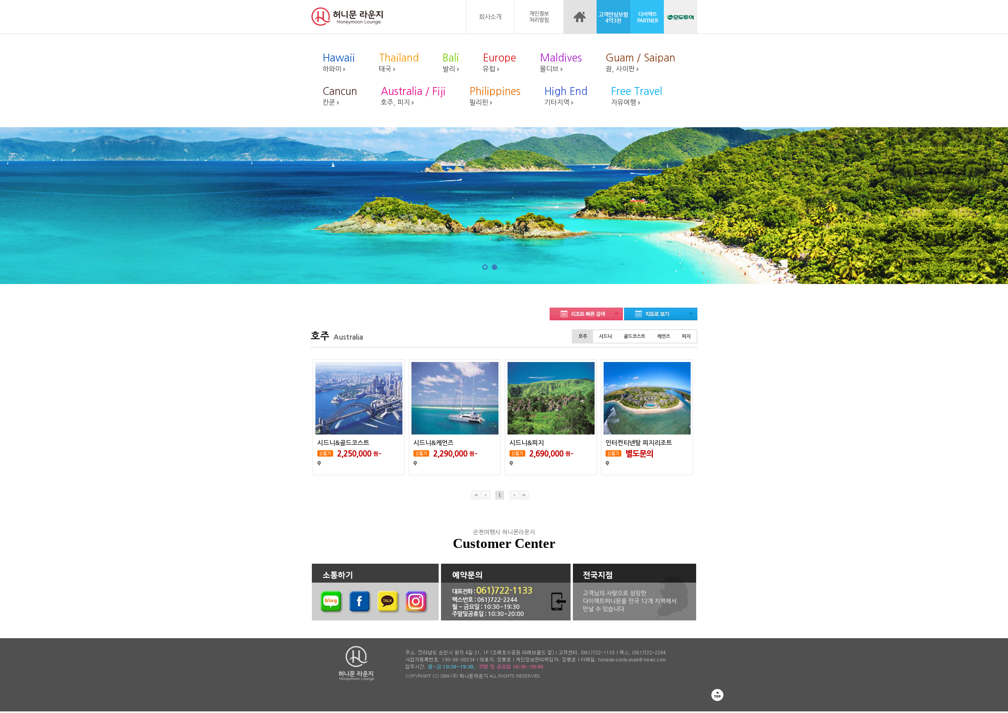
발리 (451, 62)
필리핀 (495, 96)
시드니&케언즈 (433, 443)
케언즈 (663, 336)
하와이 (338, 62)
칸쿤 (339, 96)
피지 (686, 336)
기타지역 (565, 96)
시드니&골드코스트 (343, 443)
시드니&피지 (527, 443)
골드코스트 (634, 336)
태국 (399, 62)
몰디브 (561, 62)
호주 (582, 336)
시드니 (605, 336)
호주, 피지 (413, 96)
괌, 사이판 (640, 62)
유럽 (499, 62)
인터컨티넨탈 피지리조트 (639, 443)
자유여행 (636, 96)
